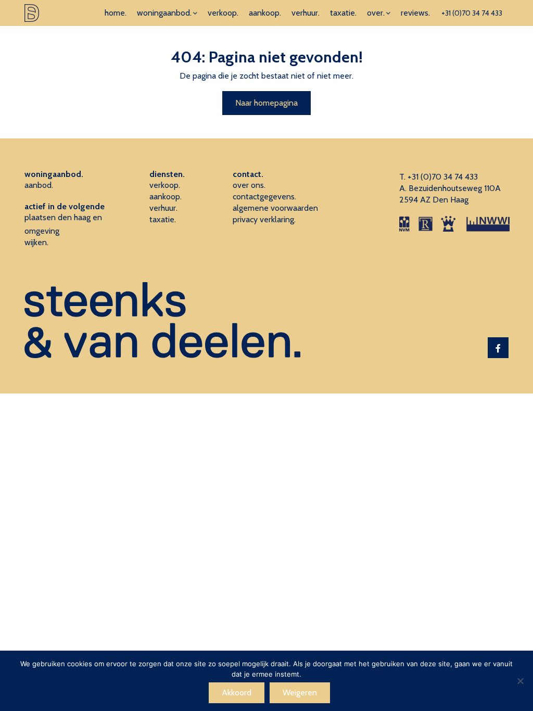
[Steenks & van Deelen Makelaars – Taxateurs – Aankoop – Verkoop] (31, 13)
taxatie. (343, 13)
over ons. (249, 185)
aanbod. (38, 185)
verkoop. (223, 13)
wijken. (36, 242)
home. (115, 13)
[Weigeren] (520, 681)
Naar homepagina (266, 103)
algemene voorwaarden (275, 208)
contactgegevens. (264, 196)
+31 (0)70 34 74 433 (471, 13)
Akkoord (236, 692)
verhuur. (305, 13)
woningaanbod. (164, 13)
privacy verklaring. (264, 219)
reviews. (415, 13)
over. (376, 13)
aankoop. (265, 13)
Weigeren (300, 692)
